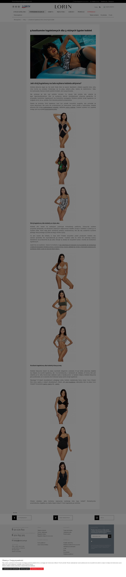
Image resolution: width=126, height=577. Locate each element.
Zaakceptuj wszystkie (37, 569)
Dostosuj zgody (24, 569)
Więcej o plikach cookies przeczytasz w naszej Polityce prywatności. (18, 565)
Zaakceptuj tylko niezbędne (10, 569)
